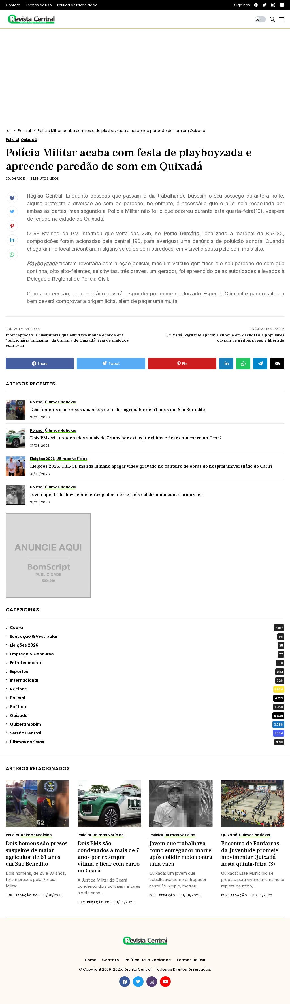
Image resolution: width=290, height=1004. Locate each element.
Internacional (146, 680)
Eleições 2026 (146, 645)
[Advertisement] (145, 71)
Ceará (146, 627)
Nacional (146, 689)
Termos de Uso (190, 960)
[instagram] (273, 5)
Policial (24, 130)
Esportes (146, 671)
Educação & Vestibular (146, 636)
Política (146, 706)
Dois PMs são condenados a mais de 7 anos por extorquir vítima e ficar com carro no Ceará (126, 438)
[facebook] (256, 5)
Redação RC (26, 895)
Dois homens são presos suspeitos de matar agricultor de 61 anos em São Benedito (117, 409)
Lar (8, 130)
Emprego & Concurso (146, 654)
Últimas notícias (146, 742)
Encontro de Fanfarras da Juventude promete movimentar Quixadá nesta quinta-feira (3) (250, 854)
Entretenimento (146, 663)
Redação (167, 895)
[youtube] (282, 5)
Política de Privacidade (148, 960)
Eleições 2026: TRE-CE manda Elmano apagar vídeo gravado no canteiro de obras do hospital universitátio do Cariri (151, 466)
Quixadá (146, 715)
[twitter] (264, 5)
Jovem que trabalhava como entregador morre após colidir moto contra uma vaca (116, 494)
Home (90, 960)
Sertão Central (146, 733)
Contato (110, 960)
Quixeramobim (146, 724)
